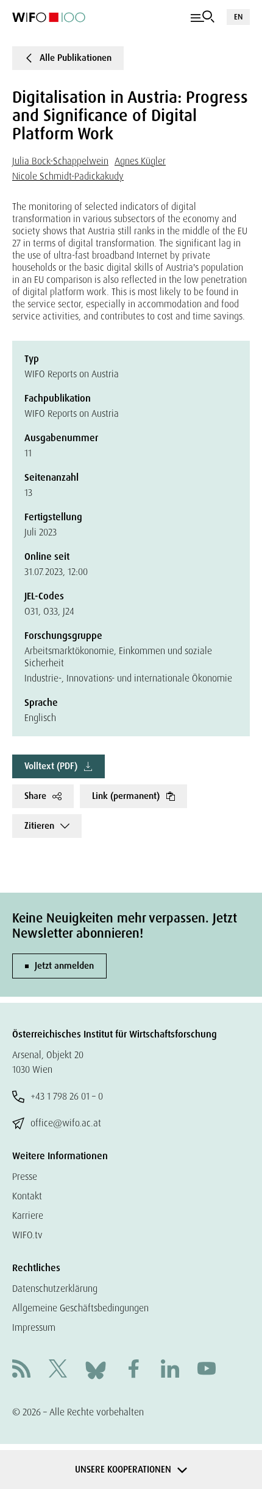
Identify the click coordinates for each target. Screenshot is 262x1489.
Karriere (27, 1215)
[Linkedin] (170, 1370)
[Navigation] (202, 17)
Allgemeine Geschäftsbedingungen (80, 1308)
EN (238, 17)
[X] (58, 1370)
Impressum (33, 1327)
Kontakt (27, 1196)
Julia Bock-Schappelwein (60, 161)
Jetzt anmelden (64, 966)
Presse (24, 1176)
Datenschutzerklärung (54, 1288)
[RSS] (21, 1370)
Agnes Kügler (140, 161)
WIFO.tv (27, 1235)
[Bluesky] (95, 1369)
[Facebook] (133, 1370)
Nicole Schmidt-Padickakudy (68, 176)
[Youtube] (206, 1370)
